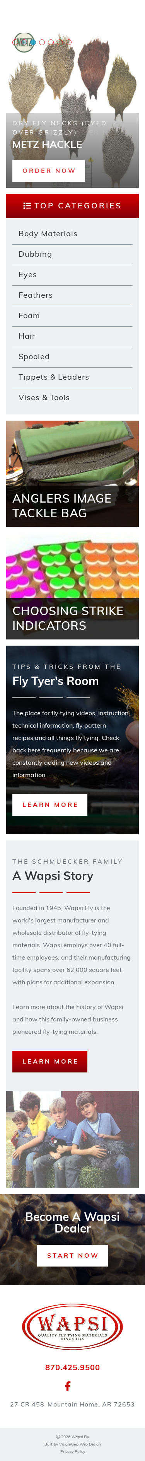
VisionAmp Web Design (80, 1444)
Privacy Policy (72, 1452)
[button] (48, 171)
